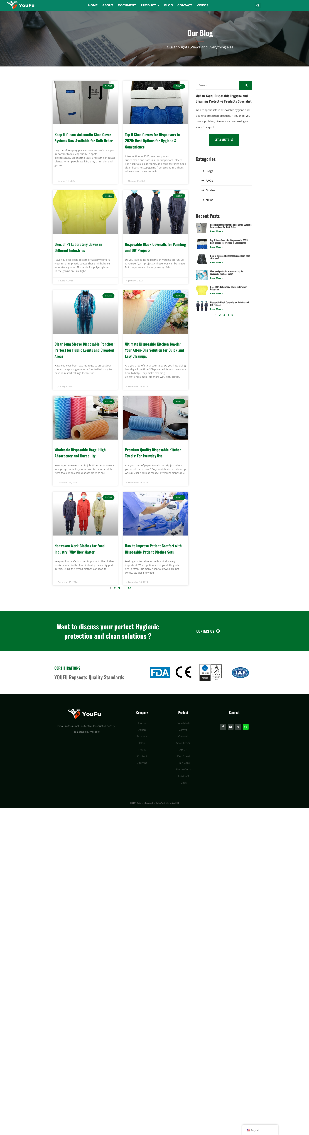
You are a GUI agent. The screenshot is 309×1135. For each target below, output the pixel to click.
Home (93, 5)
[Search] (245, 85)
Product (148, 5)
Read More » (216, 231)
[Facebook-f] (223, 727)
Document (127, 5)
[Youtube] (231, 727)
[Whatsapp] (246, 727)
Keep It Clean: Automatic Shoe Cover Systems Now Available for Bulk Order (230, 226)
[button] (258, 5)
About (107, 5)
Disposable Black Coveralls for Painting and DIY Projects (229, 304)
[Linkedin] (238, 727)
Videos (202, 5)
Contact (184, 5)
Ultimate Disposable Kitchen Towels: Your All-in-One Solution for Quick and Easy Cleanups (154, 350)
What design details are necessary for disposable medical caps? (227, 272)
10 (129, 588)
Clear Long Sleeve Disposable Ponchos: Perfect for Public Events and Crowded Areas (85, 350)
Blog (168, 5)
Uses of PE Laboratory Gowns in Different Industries (228, 288)
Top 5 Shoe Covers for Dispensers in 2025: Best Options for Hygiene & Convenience (152, 140)
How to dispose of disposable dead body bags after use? (230, 257)
